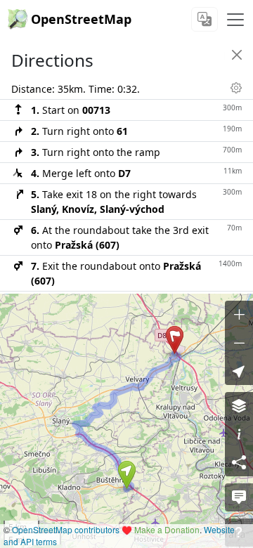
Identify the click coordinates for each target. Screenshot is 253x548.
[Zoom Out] (239, 343)
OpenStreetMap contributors (65, 529)
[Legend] (239, 434)
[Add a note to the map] (239, 497)
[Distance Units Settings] (236, 87)
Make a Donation (167, 529)
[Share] (239, 462)
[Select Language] (204, 19)
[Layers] (239, 406)
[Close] (236, 54)
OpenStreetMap (81, 19)
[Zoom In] (239, 315)
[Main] (235, 19)
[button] (127, 475)
